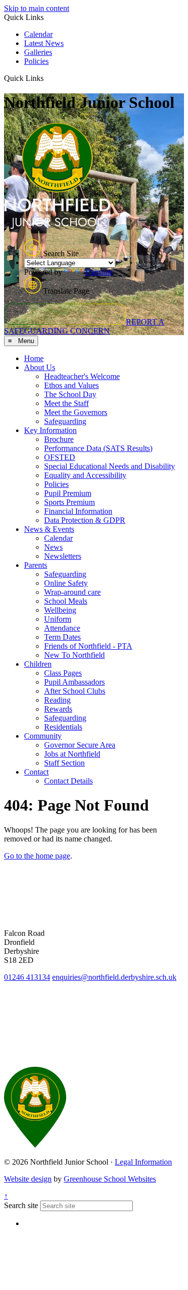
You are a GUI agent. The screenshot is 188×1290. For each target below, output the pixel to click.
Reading (57, 700)
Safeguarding (65, 421)
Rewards (58, 709)
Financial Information (78, 511)
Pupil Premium (67, 493)
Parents (35, 565)
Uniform (57, 619)
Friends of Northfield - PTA (88, 646)
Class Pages (63, 673)
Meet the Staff (66, 403)
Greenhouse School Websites (110, 1179)
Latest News (44, 43)
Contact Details (68, 781)
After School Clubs (74, 691)
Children (38, 664)
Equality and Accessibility (85, 475)
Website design (28, 1179)
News (53, 547)
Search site (21, 1205)
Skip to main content (36, 8)
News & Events (49, 529)
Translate (98, 272)
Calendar (38, 34)
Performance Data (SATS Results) (98, 448)
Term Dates (62, 637)
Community (43, 736)
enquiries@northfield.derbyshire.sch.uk (114, 977)
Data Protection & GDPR (84, 520)
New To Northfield (74, 655)
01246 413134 (27, 977)
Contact (36, 772)
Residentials (63, 727)
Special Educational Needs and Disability (109, 466)
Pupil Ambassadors (74, 682)
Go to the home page (37, 856)
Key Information (50, 430)
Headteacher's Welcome (82, 376)
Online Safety (66, 583)
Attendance (62, 628)
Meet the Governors (75, 412)
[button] (47, 78)
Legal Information (143, 1162)
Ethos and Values (71, 385)
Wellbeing (60, 610)
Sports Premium (69, 502)
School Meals (65, 601)
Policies (36, 61)
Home (34, 358)
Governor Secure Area (79, 745)
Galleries (38, 52)
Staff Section (64, 763)
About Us (39, 367)
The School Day (70, 394)
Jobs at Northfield (72, 754)
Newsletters (62, 556)
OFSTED (59, 457)
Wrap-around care (72, 592)
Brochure (59, 439)
